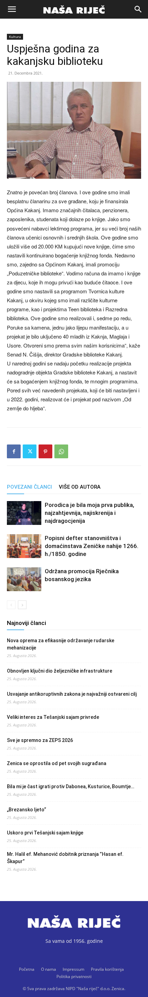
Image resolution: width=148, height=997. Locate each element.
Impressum (73, 969)
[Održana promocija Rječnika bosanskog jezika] (24, 579)
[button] (12, 9)
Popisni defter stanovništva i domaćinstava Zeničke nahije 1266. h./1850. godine (91, 546)
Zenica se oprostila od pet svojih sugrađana (56, 763)
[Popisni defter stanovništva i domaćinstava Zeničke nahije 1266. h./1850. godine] (24, 546)
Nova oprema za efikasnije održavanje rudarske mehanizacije (60, 644)
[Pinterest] (45, 451)
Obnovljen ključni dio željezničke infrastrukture (59, 671)
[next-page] (22, 604)
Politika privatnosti (74, 976)
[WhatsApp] (61, 451)
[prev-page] (11, 604)
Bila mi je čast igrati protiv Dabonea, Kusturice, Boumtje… (70, 786)
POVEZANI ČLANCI (29, 487)
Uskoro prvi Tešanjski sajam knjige (45, 832)
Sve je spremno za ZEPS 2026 (40, 740)
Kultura (15, 36)
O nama (48, 969)
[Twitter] (29, 451)
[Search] (138, 9)
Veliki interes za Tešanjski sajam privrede (53, 717)
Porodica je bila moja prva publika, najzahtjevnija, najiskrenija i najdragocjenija (89, 512)
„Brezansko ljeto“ (26, 809)
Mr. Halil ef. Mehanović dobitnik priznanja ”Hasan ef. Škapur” (65, 857)
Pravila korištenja (107, 969)
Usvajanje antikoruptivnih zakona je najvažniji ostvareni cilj (72, 694)
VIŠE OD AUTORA (80, 487)
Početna (26, 969)
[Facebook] (14, 451)
